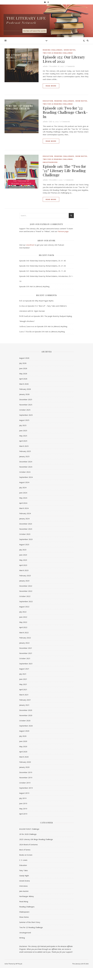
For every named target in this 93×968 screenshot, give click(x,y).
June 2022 (23, 617)
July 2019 (22, 798)
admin (45, 66)
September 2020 (26, 726)
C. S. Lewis (23, 860)
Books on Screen (25, 855)
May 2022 (23, 622)
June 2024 (23, 493)
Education (48, 101)
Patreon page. (63, 231)
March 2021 (24, 695)
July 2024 (22, 487)
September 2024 (26, 477)
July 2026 (22, 363)
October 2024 (24, 472)
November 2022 (25, 591)
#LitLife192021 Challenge (29, 829)
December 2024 (25, 461)
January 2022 (24, 643)
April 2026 (23, 379)
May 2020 (23, 746)
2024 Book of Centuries (28, 844)
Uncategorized (50, 162)
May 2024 (23, 498)
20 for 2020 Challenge (28, 834)
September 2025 (26, 415)
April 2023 (23, 565)
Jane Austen (23, 891)
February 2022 (25, 638)
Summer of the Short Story (29, 922)
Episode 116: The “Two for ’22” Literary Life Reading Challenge (64, 170)
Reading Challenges (52, 50)
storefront (30, 245)
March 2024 (24, 508)
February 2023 (25, 575)
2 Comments (68, 180)
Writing (22, 938)
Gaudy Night (24, 875)
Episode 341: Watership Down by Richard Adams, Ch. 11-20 (42, 271)
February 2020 (25, 762)
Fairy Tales (23, 870)
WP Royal (19, 964)
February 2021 (25, 700)
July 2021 (22, 674)
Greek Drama (24, 881)
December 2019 (25, 772)
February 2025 (25, 451)
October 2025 (24, 410)
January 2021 (24, 705)
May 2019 (23, 808)
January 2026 (24, 394)
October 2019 (24, 783)
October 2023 (24, 534)
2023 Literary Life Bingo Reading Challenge (36, 839)
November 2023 (25, 529)
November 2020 (25, 715)
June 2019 (23, 803)
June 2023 (23, 555)
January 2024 (24, 518)
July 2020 (22, 736)
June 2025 (23, 430)
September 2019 (26, 788)
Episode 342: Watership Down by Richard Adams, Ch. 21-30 (42, 266)
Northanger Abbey (26, 896)
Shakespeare (24, 912)
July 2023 (22, 550)
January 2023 (24, 581)
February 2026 (25, 389)
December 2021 (25, 648)
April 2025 (23, 441)
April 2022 (23, 627)
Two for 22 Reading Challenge (58, 53)
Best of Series (24, 850)
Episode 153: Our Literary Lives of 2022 (64, 59)
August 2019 (24, 793)
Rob (20, 301)
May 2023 (23, 560)
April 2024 (23, 503)
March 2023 (24, 570)
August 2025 (24, 420)
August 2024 (24, 482)
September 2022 (26, 601)
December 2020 (25, 710)
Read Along (23, 901)
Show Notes (69, 50)
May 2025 (23, 436)
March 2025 (24, 446)
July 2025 (22, 425)
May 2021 (23, 684)
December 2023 (25, 524)
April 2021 (23, 689)
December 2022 (25, 586)
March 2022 (24, 632)
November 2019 (25, 777)
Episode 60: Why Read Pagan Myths (39, 301)
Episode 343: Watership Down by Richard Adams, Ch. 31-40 (42, 261)
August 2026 (24, 358)
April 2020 (23, 751)
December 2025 (25, 399)
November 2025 (25, 405)
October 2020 (24, 720)
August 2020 (24, 731)
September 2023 (26, 539)
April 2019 (23, 814)
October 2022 (24, 596)
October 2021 (24, 658)
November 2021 (25, 653)
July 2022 (22, 612)
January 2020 (24, 767)
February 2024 (25, 513)
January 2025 (24, 456)
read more (51, 86)
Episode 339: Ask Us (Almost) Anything (34, 286)
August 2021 (24, 669)
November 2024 (25, 467)
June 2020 (23, 741)
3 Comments (70, 66)
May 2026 (23, 373)
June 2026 (23, 368)
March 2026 (24, 384)
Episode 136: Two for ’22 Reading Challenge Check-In (65, 112)
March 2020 (24, 757)
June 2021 (23, 679)
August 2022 (24, 606)
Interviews (23, 886)
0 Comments (65, 121)
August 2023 (24, 544)
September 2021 (26, 663)
